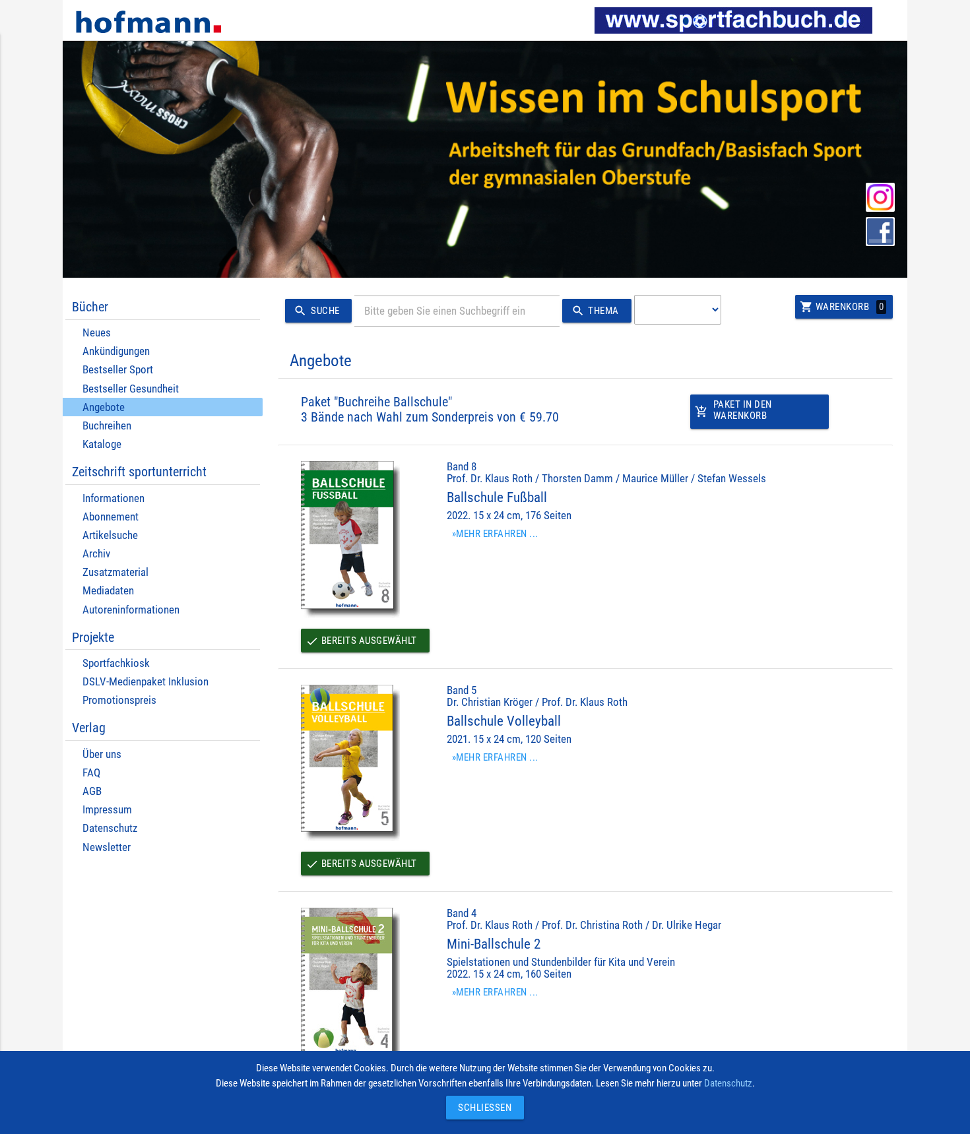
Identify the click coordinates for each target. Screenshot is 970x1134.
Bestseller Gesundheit (130, 389)
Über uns (101, 754)
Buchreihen (106, 426)
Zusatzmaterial (115, 572)
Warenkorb (842, 306)
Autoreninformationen (130, 610)
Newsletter (106, 847)
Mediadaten (108, 590)
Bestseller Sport (117, 369)
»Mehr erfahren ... (495, 534)
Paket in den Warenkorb (733, 410)
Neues (96, 333)
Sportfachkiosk (116, 663)
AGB (92, 791)
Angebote (103, 407)
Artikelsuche (110, 535)
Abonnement (110, 517)
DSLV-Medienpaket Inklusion (145, 682)
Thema (595, 310)
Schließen (481, 1108)
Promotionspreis (119, 700)
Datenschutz (109, 828)
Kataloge (101, 444)
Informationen (113, 498)
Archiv (96, 554)
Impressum (107, 809)
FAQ (91, 773)
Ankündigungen (116, 351)
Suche (316, 310)
